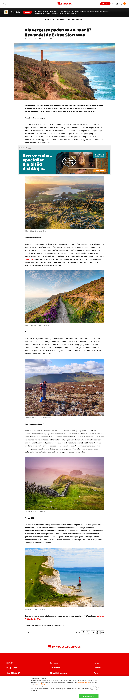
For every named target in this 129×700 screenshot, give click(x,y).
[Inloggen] (121, 4)
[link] (36, 625)
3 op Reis (15, 12)
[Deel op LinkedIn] (93, 632)
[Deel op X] (88, 632)
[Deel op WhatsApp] (98, 632)
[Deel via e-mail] (102, 632)
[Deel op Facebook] (83, 632)
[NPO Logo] (124, 3)
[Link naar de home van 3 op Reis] (6, 12)
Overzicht (49, 19)
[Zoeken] (113, 4)
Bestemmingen (75, 19)
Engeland (29, 259)
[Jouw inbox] (117, 4)
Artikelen (61, 19)
